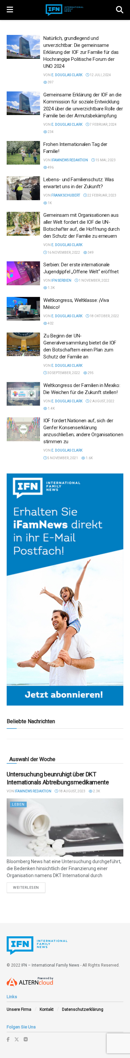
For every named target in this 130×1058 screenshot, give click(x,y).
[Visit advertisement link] (65, 589)
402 (50, 323)
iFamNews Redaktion (69, 160)
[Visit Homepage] (65, 10)
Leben (18, 804)
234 (50, 132)
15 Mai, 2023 (105, 160)
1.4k (51, 408)
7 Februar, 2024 (103, 124)
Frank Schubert (65, 195)
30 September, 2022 (63, 373)
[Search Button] (119, 10)
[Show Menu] (10, 10)
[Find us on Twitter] (16, 1039)
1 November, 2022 (93, 280)
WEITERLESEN (29, 887)
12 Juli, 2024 (100, 75)
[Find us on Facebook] (8, 1039)
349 (90, 252)
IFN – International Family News (50, 965)
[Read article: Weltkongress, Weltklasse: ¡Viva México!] (23, 309)
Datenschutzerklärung (82, 1009)
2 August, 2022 (101, 401)
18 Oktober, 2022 (104, 316)
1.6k (89, 458)
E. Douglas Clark (66, 75)
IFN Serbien (61, 280)
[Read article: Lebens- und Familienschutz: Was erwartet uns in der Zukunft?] (23, 188)
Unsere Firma (19, 1009)
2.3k (96, 791)
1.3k (51, 288)
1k (49, 203)
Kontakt (47, 1009)
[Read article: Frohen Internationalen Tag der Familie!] (23, 153)
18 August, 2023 (71, 791)
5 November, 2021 (62, 458)
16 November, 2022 (63, 252)
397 (50, 82)
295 (90, 373)
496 (50, 167)
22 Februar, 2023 (101, 195)
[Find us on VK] (26, 1039)
